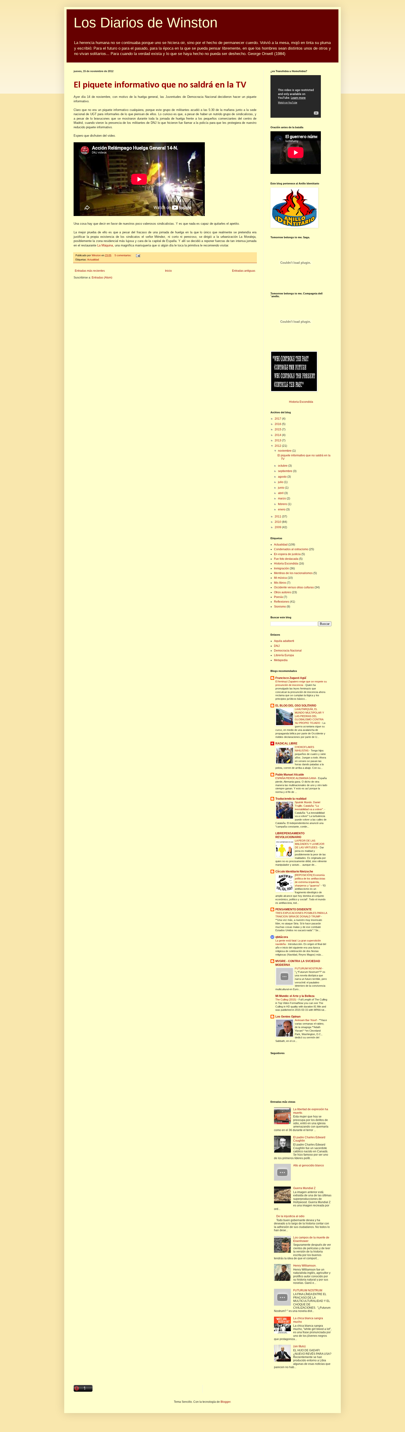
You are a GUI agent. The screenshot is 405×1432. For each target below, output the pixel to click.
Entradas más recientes (90, 270)
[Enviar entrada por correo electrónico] (138, 255)
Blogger (225, 1401)
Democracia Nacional (288, 650)
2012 (278, 445)
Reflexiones (281, 601)
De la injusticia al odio (290, 1216)
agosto (282, 476)
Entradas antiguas (243, 270)
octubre (283, 465)
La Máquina (105, 245)
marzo (282, 498)
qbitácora (281, 937)
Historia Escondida (301, 401)
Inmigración (281, 568)
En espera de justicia (287, 554)
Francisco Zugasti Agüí (290, 678)
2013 (278, 440)
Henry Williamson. (304, 1265)
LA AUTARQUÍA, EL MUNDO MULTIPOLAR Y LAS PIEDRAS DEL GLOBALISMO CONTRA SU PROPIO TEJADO (309, 716)
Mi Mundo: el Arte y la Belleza (295, 996)
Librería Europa (284, 655)
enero (282, 509)
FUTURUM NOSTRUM (308, 968)
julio (281, 482)
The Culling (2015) (286, 999)
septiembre (285, 471)
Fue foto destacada (286, 558)
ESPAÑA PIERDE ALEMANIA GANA (295, 778)
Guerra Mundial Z (304, 1188)
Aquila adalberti (284, 641)
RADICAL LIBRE (286, 743)
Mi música (280, 577)
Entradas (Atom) (102, 277)
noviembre (285, 450)
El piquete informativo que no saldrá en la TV (160, 85)
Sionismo (280, 606)
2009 (278, 527)
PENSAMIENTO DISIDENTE (293, 909)
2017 (278, 418)
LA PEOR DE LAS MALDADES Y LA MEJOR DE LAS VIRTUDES (309, 844)
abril (281, 493)
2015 (278, 429)
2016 (278, 424)
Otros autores (282, 592)
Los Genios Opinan (287, 1016)
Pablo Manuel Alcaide (289, 774)
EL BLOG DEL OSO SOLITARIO (295, 705)
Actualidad (93, 259)
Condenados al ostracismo (291, 549)
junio (281, 487)
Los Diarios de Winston (146, 22)
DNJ (277, 646)
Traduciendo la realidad (290, 798)
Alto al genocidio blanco (308, 1165)
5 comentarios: (123, 255)
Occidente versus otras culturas (294, 587)
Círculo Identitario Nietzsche (294, 871)
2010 (278, 522)
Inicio (168, 270)
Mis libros (280, 582)
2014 (278, 435)
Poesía (278, 597)
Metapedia (281, 660)
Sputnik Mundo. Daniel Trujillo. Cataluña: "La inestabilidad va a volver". (309, 806)
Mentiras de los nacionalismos (293, 573)
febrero (283, 504)
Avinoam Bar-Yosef (306, 1020)
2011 (278, 516)
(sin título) (299, 1346)
